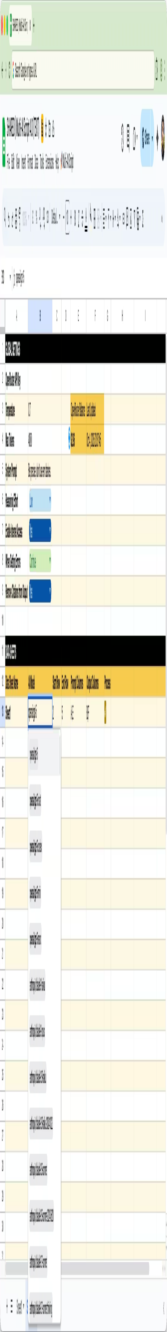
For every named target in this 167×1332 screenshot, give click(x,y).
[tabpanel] (83, 847)
